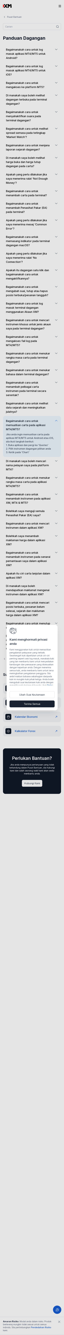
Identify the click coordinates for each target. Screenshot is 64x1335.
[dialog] (32, 667)
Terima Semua (32, 703)
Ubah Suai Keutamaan (32, 694)
